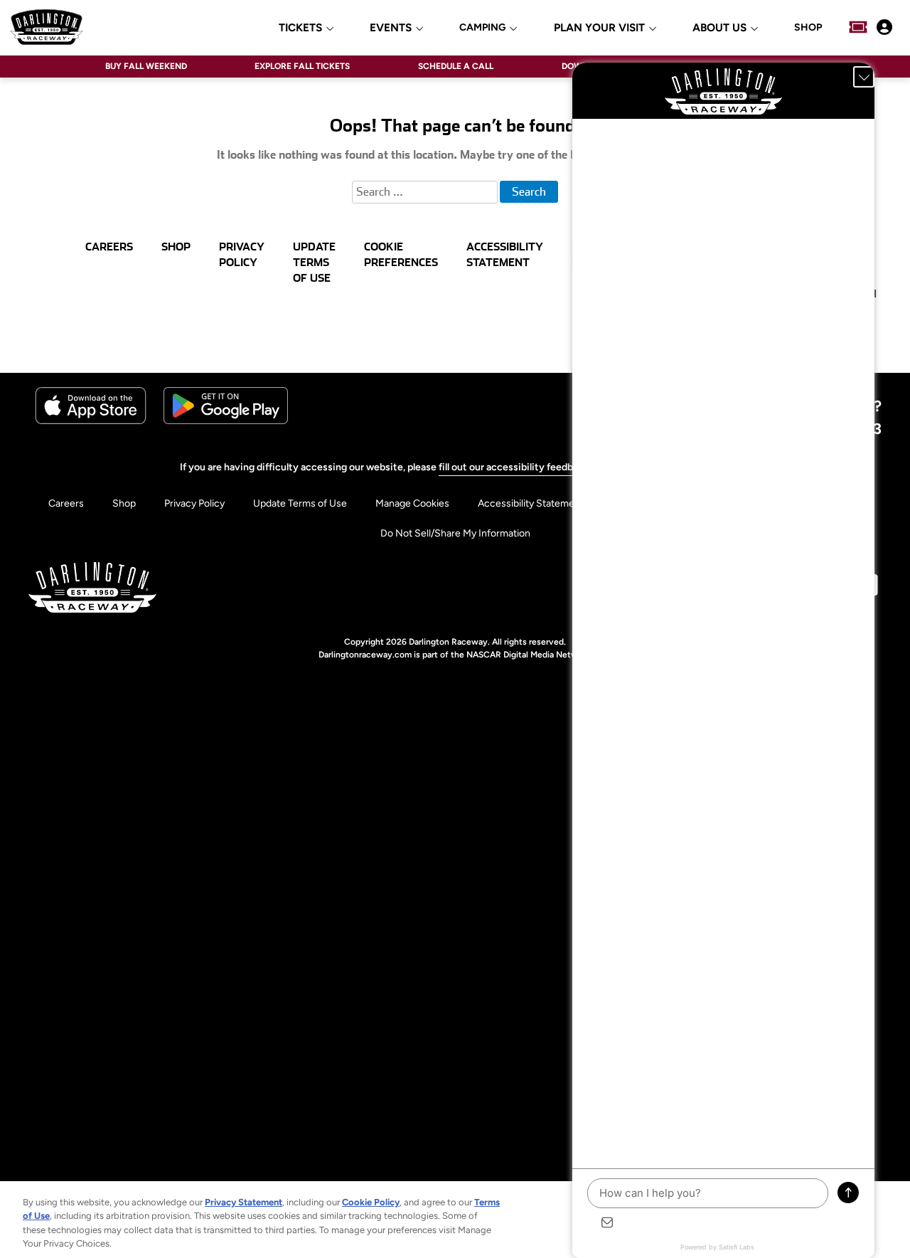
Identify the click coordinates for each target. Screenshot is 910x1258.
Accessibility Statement (531, 503)
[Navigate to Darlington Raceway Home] (46, 27)
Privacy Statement (243, 1202)
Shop (124, 503)
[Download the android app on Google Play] (226, 421)
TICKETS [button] (300, 28)
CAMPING (482, 27)
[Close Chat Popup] (863, 77)
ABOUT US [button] (719, 28)
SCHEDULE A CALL (455, 66)
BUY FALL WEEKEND (146, 66)
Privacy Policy (194, 503)
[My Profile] (884, 27)
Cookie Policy (371, 1202)
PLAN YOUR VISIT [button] (599, 28)
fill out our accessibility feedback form (525, 467)
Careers (66, 503)
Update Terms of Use (300, 503)
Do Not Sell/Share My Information (455, 533)
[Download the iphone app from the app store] (90, 421)
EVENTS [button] (391, 28)
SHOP (808, 27)
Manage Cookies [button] (412, 503)
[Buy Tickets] (858, 27)
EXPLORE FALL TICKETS (302, 66)
